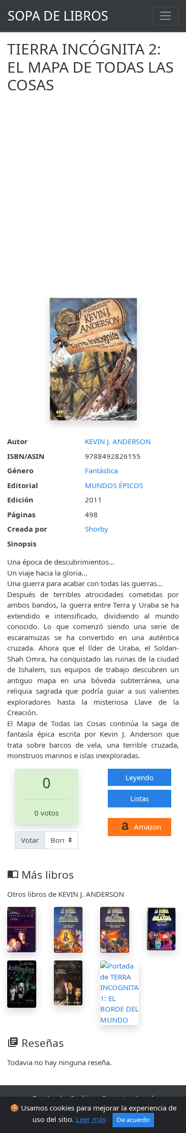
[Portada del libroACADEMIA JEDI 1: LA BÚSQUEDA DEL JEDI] (68, 929)
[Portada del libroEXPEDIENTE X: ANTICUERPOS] (21, 983)
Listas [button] (139, 798)
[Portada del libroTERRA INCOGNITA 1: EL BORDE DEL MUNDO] (119, 992)
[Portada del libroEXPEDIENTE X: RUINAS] (68, 982)
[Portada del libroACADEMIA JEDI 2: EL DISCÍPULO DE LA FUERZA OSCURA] (114, 929)
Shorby (96, 529)
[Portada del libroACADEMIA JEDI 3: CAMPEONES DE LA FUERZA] (161, 928)
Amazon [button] (146, 826)
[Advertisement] (93, 199)
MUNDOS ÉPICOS (114, 485)
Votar (30, 840)
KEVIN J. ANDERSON (118, 441)
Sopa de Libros (58, 15)
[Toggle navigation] (165, 16)
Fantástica (101, 470)
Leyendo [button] (139, 777)
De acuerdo (133, 1119)
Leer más (91, 1119)
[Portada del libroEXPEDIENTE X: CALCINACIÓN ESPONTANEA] (21, 929)
